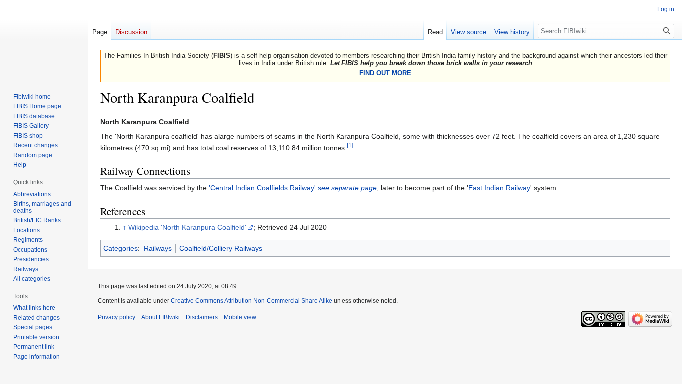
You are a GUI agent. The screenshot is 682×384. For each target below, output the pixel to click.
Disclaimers (202, 317)
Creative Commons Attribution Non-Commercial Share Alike (251, 301)
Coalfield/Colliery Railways (220, 248)
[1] (350, 145)
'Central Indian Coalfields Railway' (293, 188)
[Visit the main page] (44, 40)
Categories (120, 248)
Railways (158, 248)
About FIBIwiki (160, 317)
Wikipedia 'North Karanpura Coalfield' (187, 228)
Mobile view (240, 317)
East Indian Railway (499, 188)
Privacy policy (116, 317)
